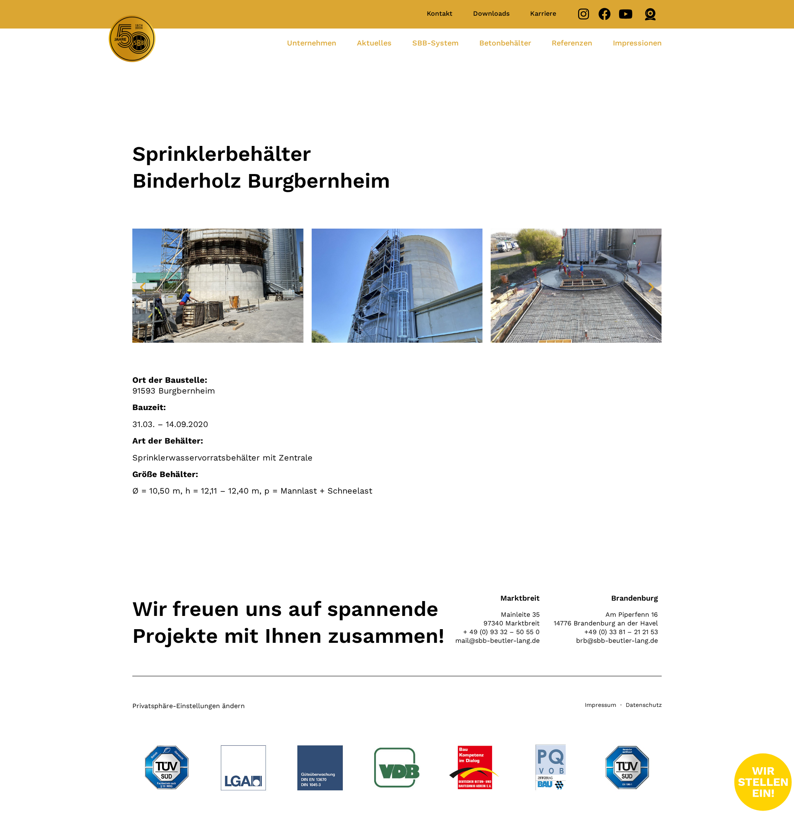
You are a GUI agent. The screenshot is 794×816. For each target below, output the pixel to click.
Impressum (600, 704)
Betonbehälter (505, 42)
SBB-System (435, 42)
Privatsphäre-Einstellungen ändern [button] (188, 706)
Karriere (543, 13)
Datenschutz (644, 704)
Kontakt (439, 13)
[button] (142, 287)
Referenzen (572, 42)
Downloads (491, 13)
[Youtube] (625, 14)
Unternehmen (311, 42)
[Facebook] (604, 14)
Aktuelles (374, 42)
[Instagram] (583, 14)
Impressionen (637, 42)
